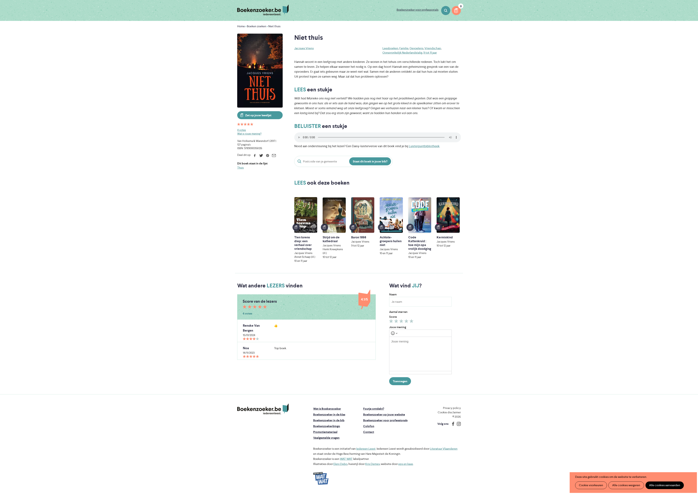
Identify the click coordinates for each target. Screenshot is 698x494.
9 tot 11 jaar (430, 53)
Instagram (457, 424)
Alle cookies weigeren (626, 485)
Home (241, 26)
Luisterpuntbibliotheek (424, 146)
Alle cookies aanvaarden (664, 485)
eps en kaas (405, 464)
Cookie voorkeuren (591, 485)
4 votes (241, 130)
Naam (393, 294)
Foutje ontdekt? (373, 409)
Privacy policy (452, 408)
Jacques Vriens (304, 48)
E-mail (274, 155)
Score (393, 317)
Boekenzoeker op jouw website (384, 414)
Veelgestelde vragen (326, 438)
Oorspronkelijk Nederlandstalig (402, 53)
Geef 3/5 (401, 322)
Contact (368, 432)
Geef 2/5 (396, 322)
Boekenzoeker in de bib (328, 420)
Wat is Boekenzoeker (327, 409)
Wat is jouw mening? (249, 133)
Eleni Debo (340, 464)
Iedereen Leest (366, 449)
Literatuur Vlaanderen (444, 449)
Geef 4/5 (406, 322)
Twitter (261, 155)
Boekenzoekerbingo (326, 426)
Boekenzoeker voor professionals (417, 10)
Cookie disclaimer (449, 412)
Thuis (240, 167)
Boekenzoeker (263, 10)
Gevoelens (416, 48)
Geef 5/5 (412, 322)
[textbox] (420, 354)
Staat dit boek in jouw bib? (370, 161)
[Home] (263, 409)
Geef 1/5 (391, 322)
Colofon (368, 426)
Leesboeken (390, 48)
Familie (403, 48)
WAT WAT (346, 459)
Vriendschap (432, 48)
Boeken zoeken (445, 10)
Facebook (255, 155)
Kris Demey (372, 464)
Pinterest (267, 155)
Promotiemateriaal (325, 432)
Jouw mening (397, 327)
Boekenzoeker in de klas (329, 414)
